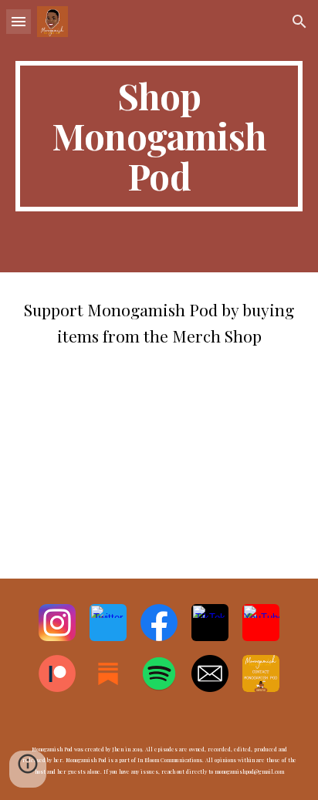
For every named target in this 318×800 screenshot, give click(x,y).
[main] (159, 136)
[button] (18, 21)
